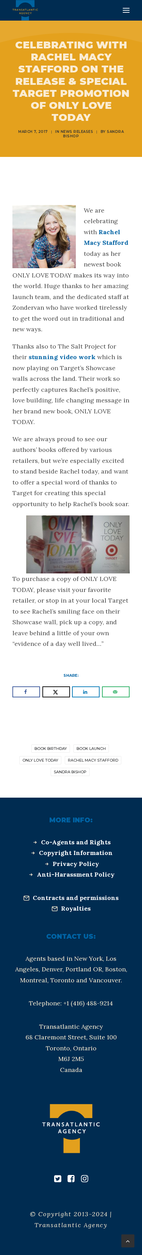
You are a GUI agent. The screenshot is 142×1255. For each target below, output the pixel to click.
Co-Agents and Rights (76, 842)
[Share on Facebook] (26, 691)
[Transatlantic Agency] (25, 10)
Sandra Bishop (70, 771)
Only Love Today (40, 760)
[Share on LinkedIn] (86, 691)
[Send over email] (116, 691)
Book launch (91, 748)
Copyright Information (76, 853)
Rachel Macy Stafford (93, 760)
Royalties (76, 908)
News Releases (77, 131)
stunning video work (62, 357)
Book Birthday (50, 748)
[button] (126, 10)
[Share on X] (56, 691)
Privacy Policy (76, 864)
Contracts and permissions (76, 898)
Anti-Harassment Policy (75, 874)
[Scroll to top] (127, 1240)
